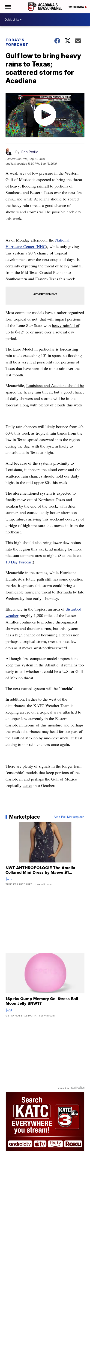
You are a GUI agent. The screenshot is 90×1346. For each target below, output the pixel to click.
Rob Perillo (29, 152)
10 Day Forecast (19, 562)
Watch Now (77, 7)
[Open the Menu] (7, 6)
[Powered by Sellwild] (77, 1087)
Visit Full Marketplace (69, 816)
